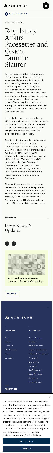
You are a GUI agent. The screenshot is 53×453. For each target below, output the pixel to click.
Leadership (9, 346)
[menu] (46, 5)
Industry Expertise (35, 382)
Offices (7, 354)
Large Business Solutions (38, 350)
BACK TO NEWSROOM (18, 14)
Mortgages (32, 342)
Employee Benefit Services (38, 354)
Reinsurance (33, 378)
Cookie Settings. (33, 435)
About (7, 338)
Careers (7, 342)
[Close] (49, 397)
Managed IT (33, 366)
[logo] (15, 5)
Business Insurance (36, 346)
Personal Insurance (36, 338)
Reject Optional (26, 441)
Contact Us (9, 358)
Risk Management (35, 370)
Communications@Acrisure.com (29, 203)
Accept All (26, 448)
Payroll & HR (33, 358)
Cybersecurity (34, 362)
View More (12, 294)
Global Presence (11, 350)
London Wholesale (35, 374)
